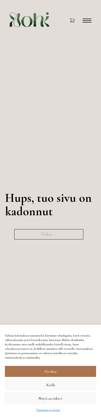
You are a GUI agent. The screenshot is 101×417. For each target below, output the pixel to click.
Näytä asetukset (50, 398)
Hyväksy (50, 371)
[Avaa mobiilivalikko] (87, 21)
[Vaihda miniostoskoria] (72, 20)
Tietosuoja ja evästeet (48, 410)
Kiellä (50, 385)
